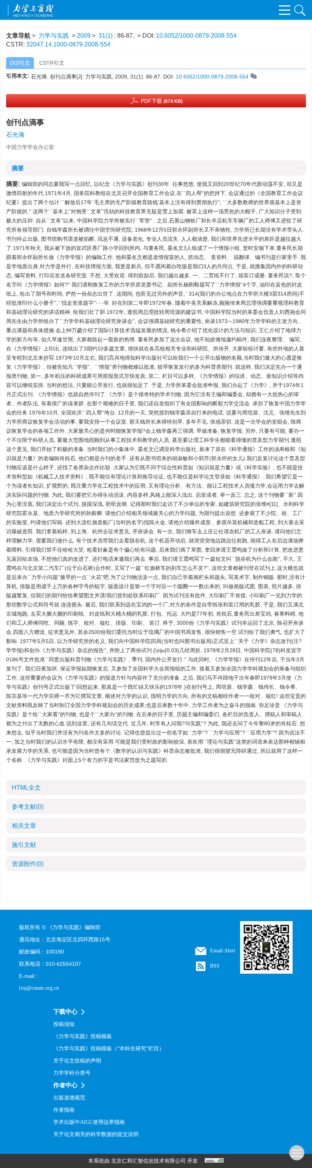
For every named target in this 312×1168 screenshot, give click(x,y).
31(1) (106, 35)
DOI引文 (20, 63)
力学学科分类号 (72, 1073)
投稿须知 (64, 1024)
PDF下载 (162, 101)
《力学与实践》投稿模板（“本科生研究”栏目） (108, 1048)
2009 (84, 35)
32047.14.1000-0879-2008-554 (68, 44)
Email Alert (222, 951)
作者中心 (65, 1085)
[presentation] (99, 303)
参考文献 (27, 806)
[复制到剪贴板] (253, 75)
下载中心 (65, 1011)
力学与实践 (53, 35)
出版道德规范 (69, 1098)
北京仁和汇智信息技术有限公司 (148, 1161)
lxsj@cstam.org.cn (39, 988)
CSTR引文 (51, 63)
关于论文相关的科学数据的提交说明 (95, 1134)
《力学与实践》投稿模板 (82, 1036)
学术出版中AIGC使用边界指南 (89, 1122)
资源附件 (27, 864)
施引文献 (24, 845)
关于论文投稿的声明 (77, 1061)
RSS (215, 966)
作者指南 (64, 1110)
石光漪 (15, 134)
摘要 (18, 168)
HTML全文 (26, 787)
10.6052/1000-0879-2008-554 (196, 35)
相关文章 (24, 825)
